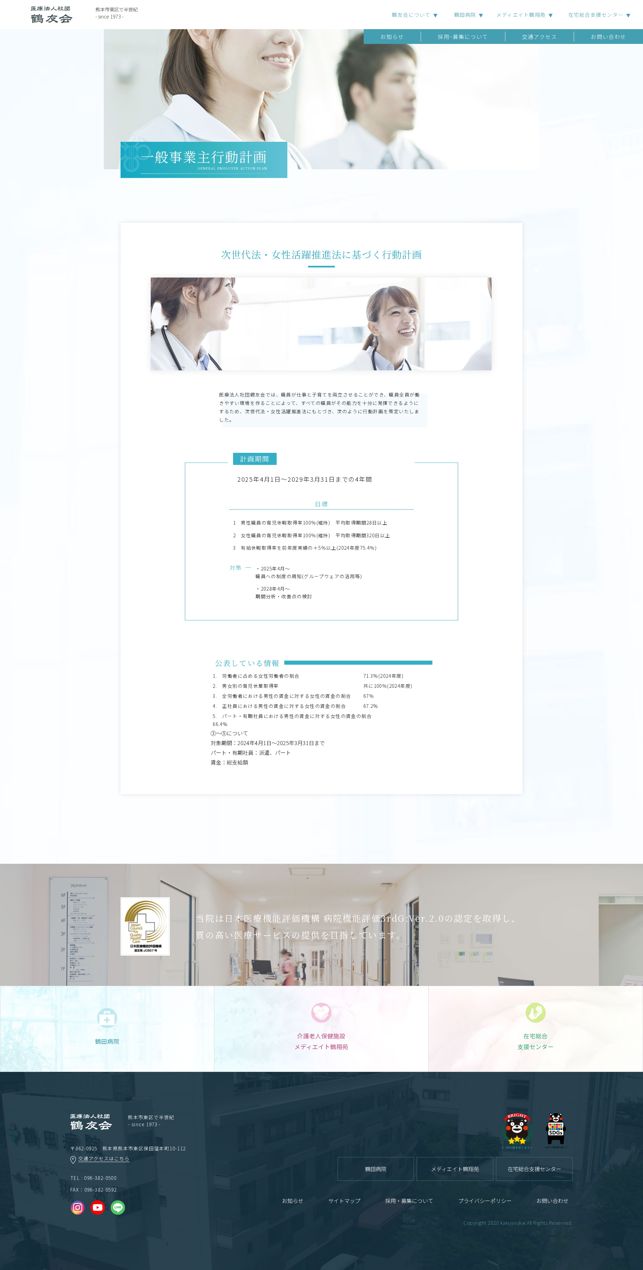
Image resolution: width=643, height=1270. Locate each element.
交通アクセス (539, 37)
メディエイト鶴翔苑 (521, 14)
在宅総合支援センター (596, 14)
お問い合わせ (608, 37)
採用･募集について (463, 37)
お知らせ (392, 37)
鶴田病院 (465, 14)
